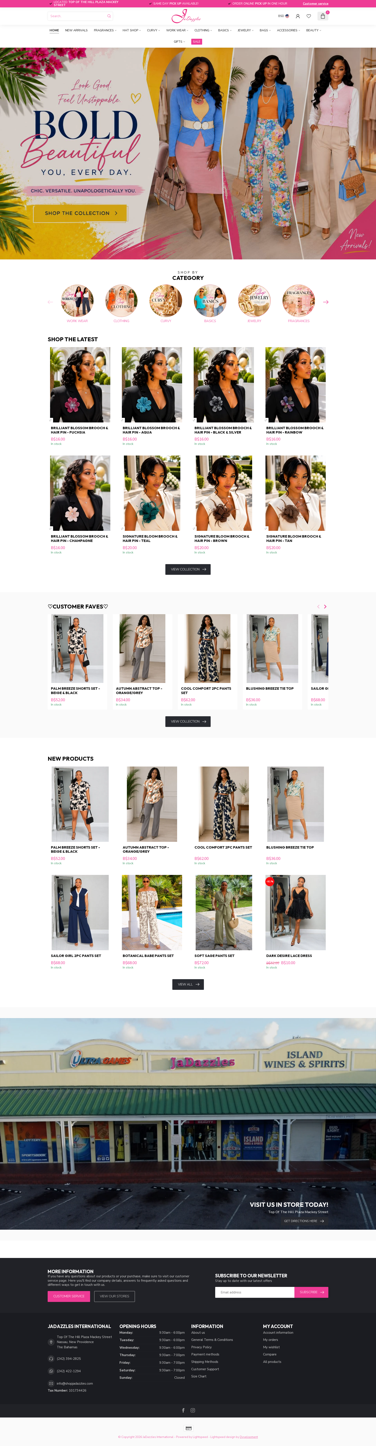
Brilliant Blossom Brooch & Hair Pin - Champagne (79, 538)
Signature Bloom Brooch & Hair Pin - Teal (150, 538)
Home (54, 30)
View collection (185, 569)
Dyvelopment (249, 1437)
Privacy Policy (201, 1347)
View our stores (114, 1296)
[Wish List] (309, 16)
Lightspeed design (222, 1437)
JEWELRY (244, 30)
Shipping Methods (204, 1362)
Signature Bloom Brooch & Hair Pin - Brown (222, 538)
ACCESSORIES (287, 30)
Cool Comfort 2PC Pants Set (206, 690)
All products (272, 1362)
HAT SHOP (130, 30)
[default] (50, 420)
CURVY (152, 30)
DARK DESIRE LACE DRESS (289, 955)
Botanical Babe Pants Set (148, 955)
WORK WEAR (176, 30)
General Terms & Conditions (212, 1340)
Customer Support (205, 1369)
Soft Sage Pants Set (215, 955)
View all (185, 984)
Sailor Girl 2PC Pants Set (76, 955)
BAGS (264, 30)
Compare (270, 1354)
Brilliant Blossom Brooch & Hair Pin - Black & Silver (223, 430)
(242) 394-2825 (69, 1359)
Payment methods (205, 1354)
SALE (196, 42)
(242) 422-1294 (69, 1371)
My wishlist (271, 1347)
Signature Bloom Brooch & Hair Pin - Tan (293, 538)
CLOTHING (202, 30)
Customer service (315, 4)
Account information (278, 1332)
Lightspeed (200, 1437)
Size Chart (198, 1376)
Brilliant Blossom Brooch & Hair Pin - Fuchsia (79, 430)
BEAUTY (312, 30)
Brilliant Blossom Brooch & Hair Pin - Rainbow (295, 430)
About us (198, 1332)
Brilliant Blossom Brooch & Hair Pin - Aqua (151, 430)
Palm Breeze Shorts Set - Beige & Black (75, 690)
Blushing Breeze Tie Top (270, 688)
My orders (270, 1340)
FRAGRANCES (104, 30)
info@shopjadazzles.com (75, 1383)
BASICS (223, 30)
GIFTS (178, 42)
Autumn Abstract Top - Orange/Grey (139, 690)
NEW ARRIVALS (76, 30)
